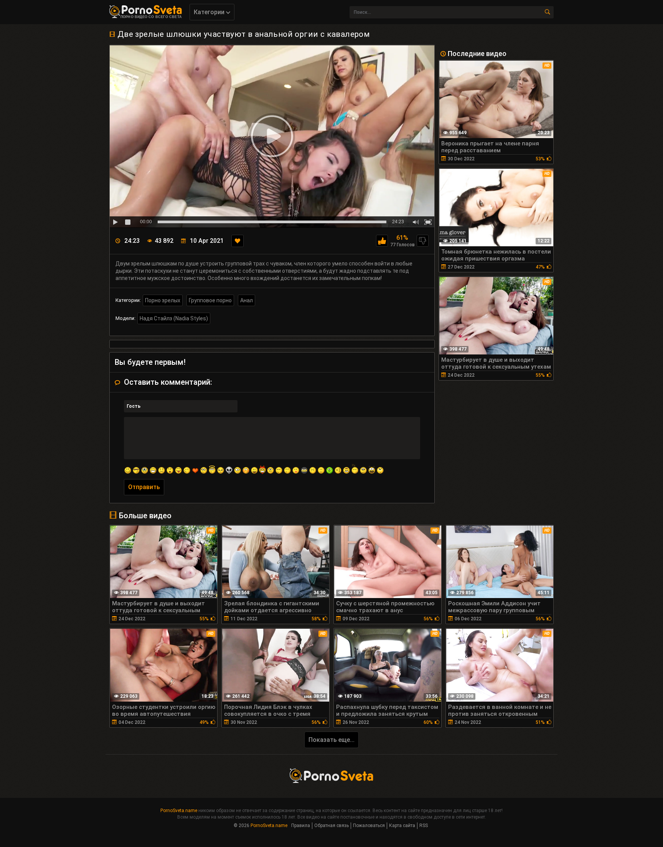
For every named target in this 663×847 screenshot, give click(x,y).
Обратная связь (331, 825)
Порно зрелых (162, 300)
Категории (210, 12)
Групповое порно (210, 300)
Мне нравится (382, 241)
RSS (423, 825)
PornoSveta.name (178, 810)
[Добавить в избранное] (237, 241)
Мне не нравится (423, 241)
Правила (300, 825)
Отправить (144, 487)
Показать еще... (331, 739)
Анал (246, 300)
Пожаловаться (369, 825)
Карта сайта (402, 825)
